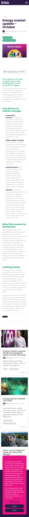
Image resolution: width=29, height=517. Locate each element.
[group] (14, 71)
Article (5, 369)
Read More (23, 372)
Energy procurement (9, 40)
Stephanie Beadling (11, 31)
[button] (26, 2)
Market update (7, 37)
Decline (14, 510)
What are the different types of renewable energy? (14, 452)
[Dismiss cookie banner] (23, 459)
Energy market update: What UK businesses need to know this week (14, 353)
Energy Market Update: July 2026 (14, 399)
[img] (20, 72)
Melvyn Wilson (10, 358)
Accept (14, 506)
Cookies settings (14, 502)
